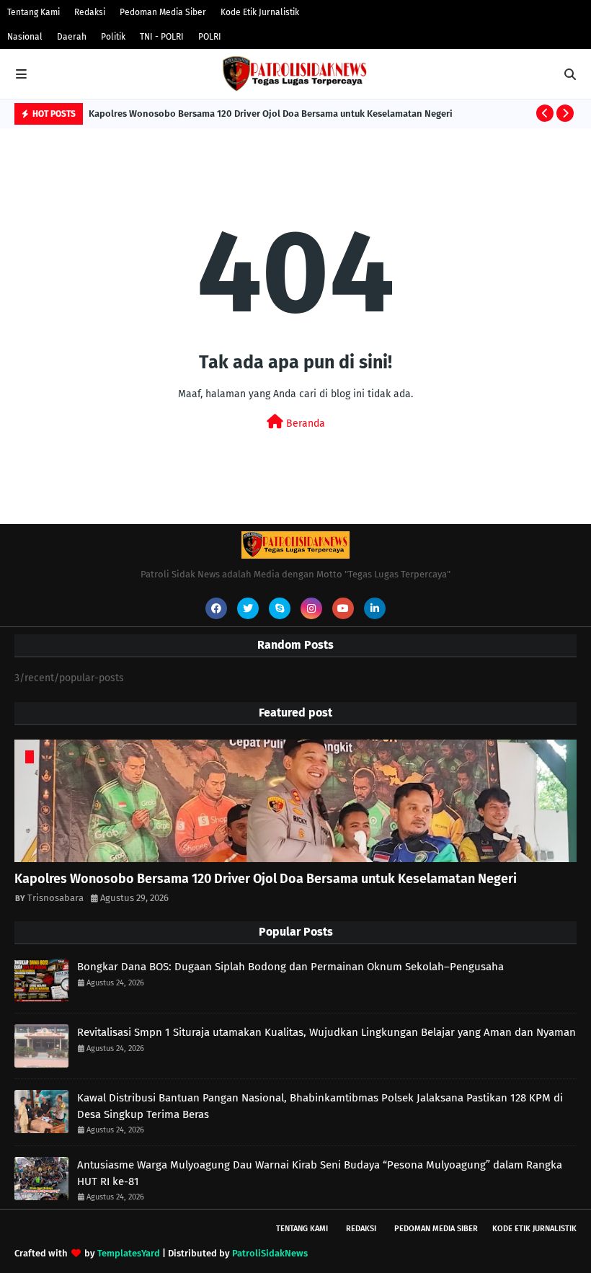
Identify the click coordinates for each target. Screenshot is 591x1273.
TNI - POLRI (162, 37)
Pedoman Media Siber (163, 12)
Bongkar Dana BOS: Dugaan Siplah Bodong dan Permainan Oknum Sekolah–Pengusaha (290, 966)
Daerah (71, 37)
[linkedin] (375, 608)
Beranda (304, 423)
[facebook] (216, 608)
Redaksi (89, 12)
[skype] (279, 608)
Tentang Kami (33, 12)
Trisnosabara (55, 897)
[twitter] (248, 608)
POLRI (209, 37)
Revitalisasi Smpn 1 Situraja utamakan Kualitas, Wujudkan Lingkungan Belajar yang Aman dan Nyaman (326, 1032)
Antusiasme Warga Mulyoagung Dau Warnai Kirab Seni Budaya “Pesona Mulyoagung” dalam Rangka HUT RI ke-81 (319, 1173)
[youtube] (343, 608)
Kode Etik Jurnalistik (260, 12)
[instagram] (311, 608)
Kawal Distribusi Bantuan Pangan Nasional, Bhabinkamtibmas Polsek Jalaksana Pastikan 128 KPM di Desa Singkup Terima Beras (320, 1106)
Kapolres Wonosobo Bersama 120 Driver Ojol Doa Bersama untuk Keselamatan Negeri (271, 113)
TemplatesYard (128, 1253)
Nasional (25, 37)
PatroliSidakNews (270, 1253)
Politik (113, 37)
